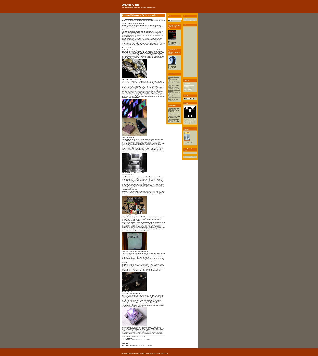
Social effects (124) (188, 90)
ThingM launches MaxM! (173, 116)
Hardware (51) (187, 83)
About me (186, 18)
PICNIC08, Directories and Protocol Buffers (173, 113)
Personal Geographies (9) (189, 85)
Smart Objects (129, 338)
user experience (143, 339)
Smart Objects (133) (188, 89)
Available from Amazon (172, 44)
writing (148, 339)
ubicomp (129, 339)
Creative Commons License (162, 353)
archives (170, 121)
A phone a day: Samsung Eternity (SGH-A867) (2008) (173, 88)
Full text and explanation (189, 143)
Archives (186, 95)
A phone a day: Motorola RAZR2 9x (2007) (173, 100)
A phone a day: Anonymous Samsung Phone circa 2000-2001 (174, 82)
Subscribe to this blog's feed (190, 156)
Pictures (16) (186, 86)
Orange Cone (130, 4)
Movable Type (145, 353)
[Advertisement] (189, 52)
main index (170, 120)
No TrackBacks (141, 336)
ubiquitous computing (135, 339)
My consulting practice (189, 20)
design (125, 339)
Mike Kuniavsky (175, 109)
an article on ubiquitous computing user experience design (139, 19)
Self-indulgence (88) (188, 87)
